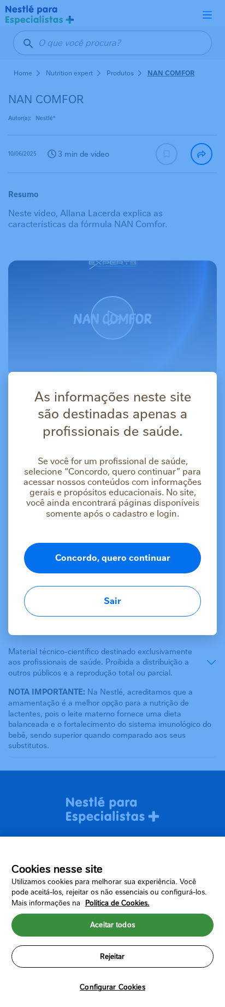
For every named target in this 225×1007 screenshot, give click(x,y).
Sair (112, 601)
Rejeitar (112, 956)
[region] (112, 922)
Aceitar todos (112, 924)
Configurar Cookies (112, 987)
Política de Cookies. (117, 903)
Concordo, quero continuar (112, 558)
